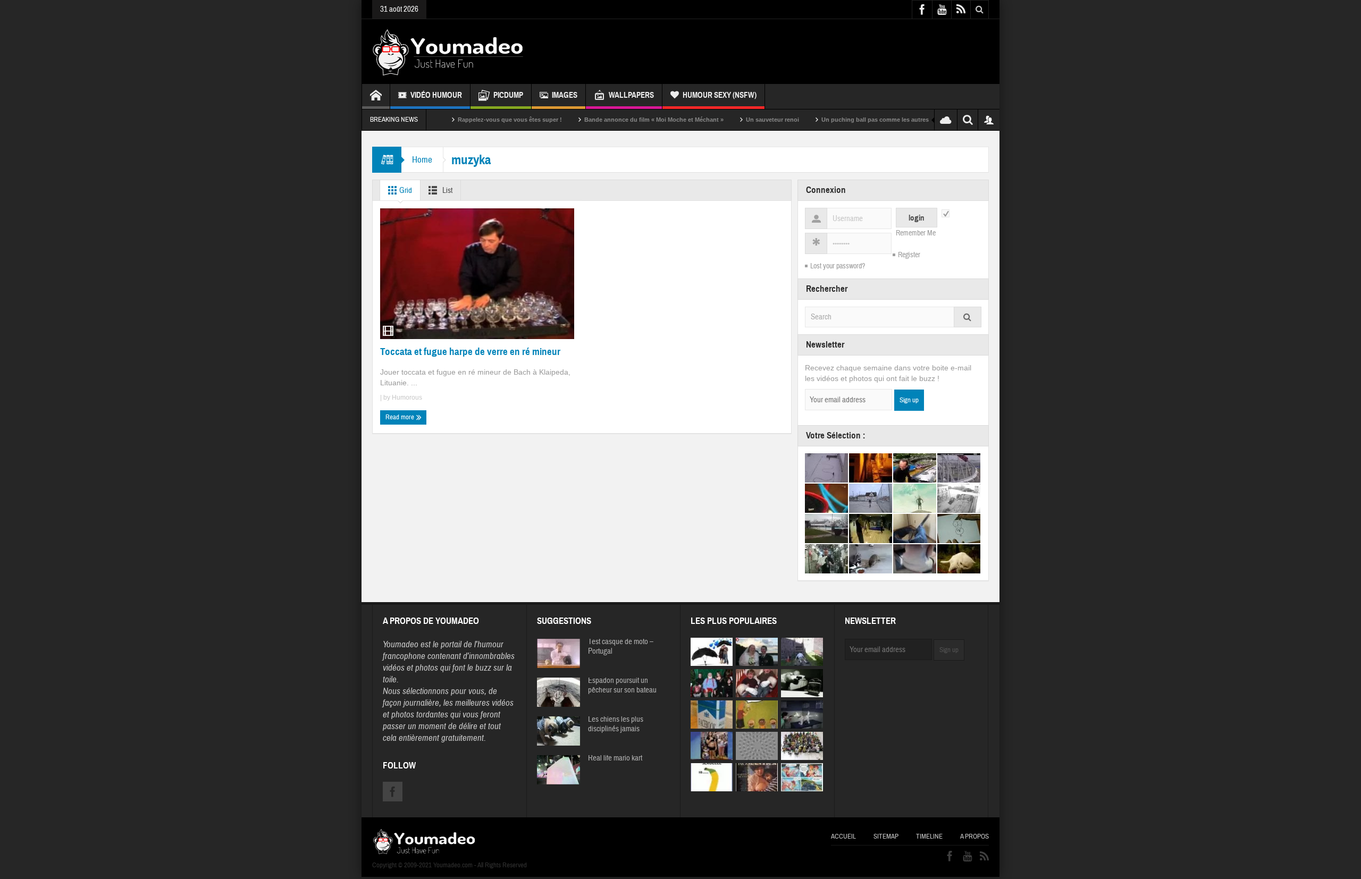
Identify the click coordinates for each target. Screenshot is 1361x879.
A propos (974, 836)
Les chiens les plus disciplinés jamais (615, 724)
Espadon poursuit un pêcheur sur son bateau (622, 685)
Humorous (407, 397)
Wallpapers (631, 95)
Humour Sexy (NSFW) (720, 95)
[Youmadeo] (448, 51)
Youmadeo (400, 644)
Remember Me (916, 233)
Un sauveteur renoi (740, 119)
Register (909, 255)
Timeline (929, 836)
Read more (400, 417)
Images (564, 95)
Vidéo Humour (436, 95)
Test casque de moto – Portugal (620, 646)
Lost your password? (837, 266)
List (446, 190)
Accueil (843, 836)
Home (422, 159)
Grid (405, 190)
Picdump (508, 95)
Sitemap (885, 836)
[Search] (967, 317)
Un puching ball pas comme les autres (842, 119)
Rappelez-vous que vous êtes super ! (477, 119)
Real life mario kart (615, 758)
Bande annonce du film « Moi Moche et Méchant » (621, 119)
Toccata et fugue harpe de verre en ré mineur (470, 351)
